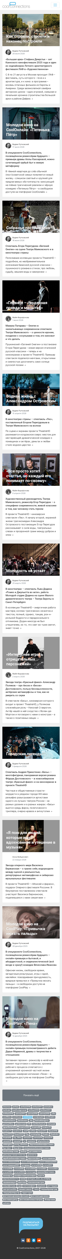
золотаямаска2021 (11, 1165)
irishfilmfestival (38, 1124)
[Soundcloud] (39, 1240)
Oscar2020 (18, 1134)
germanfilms (8, 1124)
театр (36, 1189)
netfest (33, 1131)
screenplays (36, 1134)
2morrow (7, 1107)
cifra (53, 1114)
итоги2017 (47, 1165)
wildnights (7, 1144)
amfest (15, 1107)
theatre (46, 1134)
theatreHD (7, 1138)
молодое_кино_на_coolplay (39, 1179)
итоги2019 (19, 1169)
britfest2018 (8, 1114)
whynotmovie (43, 1141)
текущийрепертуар (49, 1189)
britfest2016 (34, 1110)
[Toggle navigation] (55, 5)
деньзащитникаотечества (14, 1155)
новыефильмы (9, 1186)
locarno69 (36, 1127)
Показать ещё (31, 1095)
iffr (29, 1124)
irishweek (51, 1124)
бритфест (7, 1148)
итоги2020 (30, 1169)
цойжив (6, 1203)
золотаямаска (49, 1158)
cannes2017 (20, 1114)
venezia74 (38, 1138)
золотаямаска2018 (11, 1162)
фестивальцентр (10, 1200)
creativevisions (9, 1120)
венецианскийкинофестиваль (37, 1148)
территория (27, 1193)
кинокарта (7, 1176)
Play (27, 1134)
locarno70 (46, 1127)
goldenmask (21, 1124)
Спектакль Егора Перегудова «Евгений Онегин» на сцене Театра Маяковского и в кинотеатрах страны (29, 249)
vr (24, 1141)
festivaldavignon (42, 1120)
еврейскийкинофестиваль (14, 1158)
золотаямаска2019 (29, 1162)
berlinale (6, 1110)
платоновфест (29, 1186)
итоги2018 (7, 1169)
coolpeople (38, 1117)
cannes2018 (32, 1114)
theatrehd (55, 1134)
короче (41, 1176)
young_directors (21, 1144)
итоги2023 (8, 1172)
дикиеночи (32, 1155)
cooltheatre (50, 1117)
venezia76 (7, 1141)
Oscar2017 (42, 1131)
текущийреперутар (11, 1193)
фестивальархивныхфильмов (16, 1196)
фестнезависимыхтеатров (31, 1200)
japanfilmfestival (10, 1127)
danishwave (23, 1120)
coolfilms (7, 1117)
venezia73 (27, 1138)
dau (31, 1120)
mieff (26, 1131)
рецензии (41, 1186)
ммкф (22, 1179)
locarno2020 (24, 1127)
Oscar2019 (7, 1134)
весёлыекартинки (10, 1151)
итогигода (30, 1172)
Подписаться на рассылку (31, 1223)
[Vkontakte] (23, 1240)
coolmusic (17, 1117)
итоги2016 (36, 1165)
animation (48, 1107)
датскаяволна (35, 1151)
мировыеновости (10, 1179)
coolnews (28, 1117)
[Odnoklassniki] (28, 1240)
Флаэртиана (50, 1200)
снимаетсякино (25, 1189)
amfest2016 (25, 1107)
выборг (24, 1151)
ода (19, 1186)
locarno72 (17, 1131)
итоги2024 (19, 1172)
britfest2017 (46, 1110)
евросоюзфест (34, 1158)
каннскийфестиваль (46, 1172)
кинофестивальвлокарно (25, 1176)
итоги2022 (53, 1169)
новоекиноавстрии (36, 1182)
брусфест (18, 1148)
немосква (22, 1182)
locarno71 (7, 1131)
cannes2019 (44, 1114)
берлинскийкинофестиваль (42, 1144)
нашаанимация (9, 1182)
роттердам (52, 1186)
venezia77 (18, 1141)
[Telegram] (33, 1240)
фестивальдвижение (40, 1196)
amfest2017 (37, 1107)
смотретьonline (10, 1189)
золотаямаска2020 (48, 1162)
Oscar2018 (52, 1131)
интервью (25, 1165)
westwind (31, 1141)
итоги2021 (41, 1169)
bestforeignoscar (19, 1110)
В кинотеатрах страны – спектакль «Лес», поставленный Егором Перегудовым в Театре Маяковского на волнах (29, 422)
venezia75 (48, 1138)
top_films (17, 1138)
